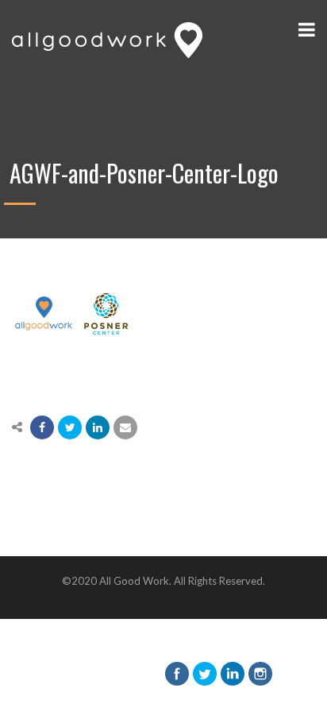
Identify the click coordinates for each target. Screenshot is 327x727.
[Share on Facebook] (42, 427)
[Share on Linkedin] (98, 427)
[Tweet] (70, 427)
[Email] (125, 427)
